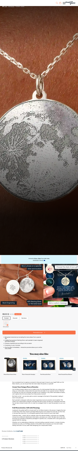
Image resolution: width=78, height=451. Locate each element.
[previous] (3, 369)
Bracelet (15, 318)
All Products (11, 6)
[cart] (60, 3)
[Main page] (70, 3)
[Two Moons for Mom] (48, 372)
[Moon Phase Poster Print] (12, 372)
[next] (74, 369)
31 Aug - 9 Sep (37, 258)
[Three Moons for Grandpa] (30, 372)
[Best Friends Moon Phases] (66, 372)
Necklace (24, 318)
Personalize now (38, 332)
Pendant (6, 318)
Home (5, 6)
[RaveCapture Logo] (18, 431)
